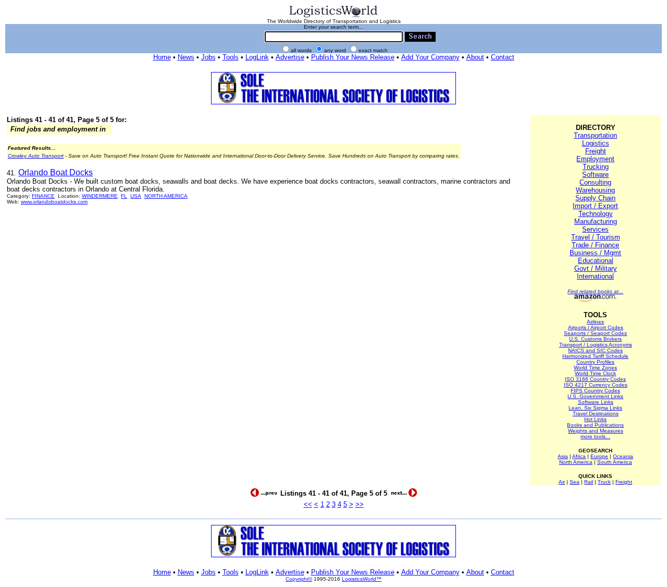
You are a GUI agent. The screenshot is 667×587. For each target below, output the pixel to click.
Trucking (596, 167)
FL (124, 196)
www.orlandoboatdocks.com (54, 202)
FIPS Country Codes (595, 390)
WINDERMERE (100, 196)
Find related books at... (595, 291)
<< (308, 504)
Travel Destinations (596, 413)
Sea (574, 482)
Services (595, 229)
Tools (231, 57)
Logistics (595, 143)
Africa (579, 456)
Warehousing (595, 190)
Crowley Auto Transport (36, 156)
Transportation (595, 135)
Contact (502, 57)
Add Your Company (430, 57)
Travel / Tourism (595, 237)
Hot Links (595, 419)
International (595, 276)
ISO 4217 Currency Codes (595, 385)
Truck (604, 482)
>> (359, 504)
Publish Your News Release (352, 57)
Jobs (208, 57)
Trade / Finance (595, 245)
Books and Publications (595, 425)
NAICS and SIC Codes (595, 350)
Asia (563, 456)
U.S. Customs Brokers (595, 339)
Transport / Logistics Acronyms (595, 345)
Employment (595, 159)
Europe (599, 456)
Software (595, 174)
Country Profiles (595, 362)
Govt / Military (595, 268)
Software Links (595, 402)
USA (135, 196)
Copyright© (299, 579)
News (186, 57)
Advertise (290, 57)
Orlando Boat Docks (55, 172)
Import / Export (595, 206)
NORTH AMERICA (166, 196)
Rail (588, 482)
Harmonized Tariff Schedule (595, 356)
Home (162, 57)
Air (562, 482)
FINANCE (43, 196)
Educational (595, 261)
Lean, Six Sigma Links (595, 408)
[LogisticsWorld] (333, 16)
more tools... (595, 436)
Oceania (623, 456)
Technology (595, 214)
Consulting (595, 182)
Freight (595, 151)
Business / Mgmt (595, 253)
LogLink (257, 57)
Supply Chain (595, 198)
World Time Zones (595, 367)
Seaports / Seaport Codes (595, 333)
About (475, 57)
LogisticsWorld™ (361, 579)
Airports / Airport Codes (595, 327)
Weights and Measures (595, 431)
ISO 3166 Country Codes (595, 379)
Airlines (595, 322)
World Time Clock (595, 373)
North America (575, 462)
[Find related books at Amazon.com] (595, 300)
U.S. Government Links (595, 396)
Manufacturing (595, 221)
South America (614, 462)
